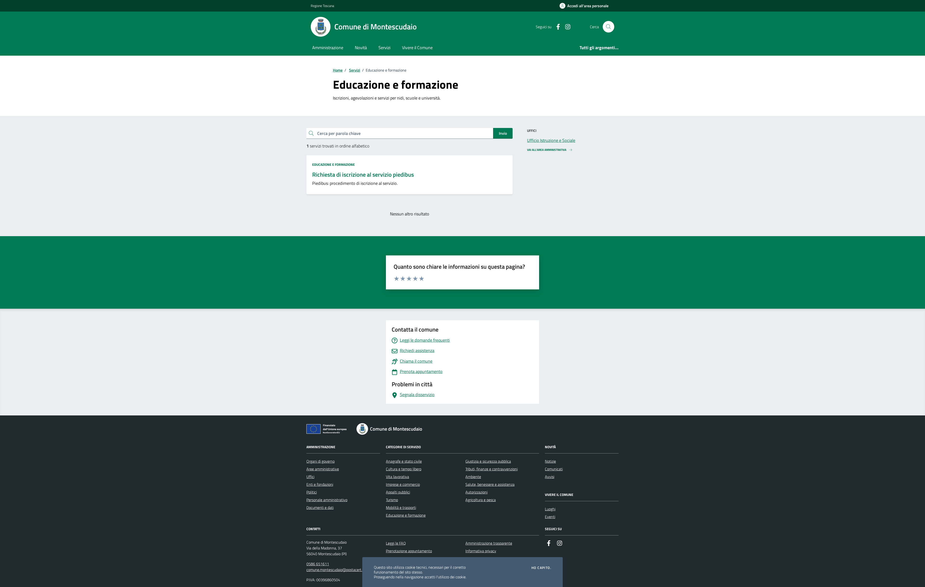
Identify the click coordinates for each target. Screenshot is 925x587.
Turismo (392, 500)
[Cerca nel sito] (608, 27)
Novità (361, 47)
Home (338, 70)
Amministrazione (327, 47)
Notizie (550, 461)
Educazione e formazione (333, 164)
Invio (503, 133)
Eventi (550, 517)
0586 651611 (317, 564)
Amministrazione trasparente (488, 543)
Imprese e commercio (403, 484)
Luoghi (550, 509)
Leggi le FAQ (396, 543)
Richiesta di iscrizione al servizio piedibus (363, 174)
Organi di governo (320, 461)
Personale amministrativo (326, 500)
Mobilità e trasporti (401, 507)
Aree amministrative (322, 469)
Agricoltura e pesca (480, 500)
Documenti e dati (320, 507)
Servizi (384, 47)
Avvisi (549, 477)
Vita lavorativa (397, 477)
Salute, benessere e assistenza (490, 484)
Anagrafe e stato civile (404, 461)
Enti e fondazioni (319, 484)
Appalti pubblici (398, 492)
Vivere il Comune (417, 47)
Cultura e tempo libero (403, 469)
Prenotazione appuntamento (409, 551)
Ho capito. (541, 567)
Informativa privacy (480, 551)
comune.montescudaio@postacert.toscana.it (342, 570)
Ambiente (473, 477)
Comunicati (554, 469)
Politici (311, 492)
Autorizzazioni (476, 492)
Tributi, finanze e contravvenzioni (491, 469)
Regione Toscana (322, 5)
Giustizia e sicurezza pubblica (488, 461)
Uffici (310, 477)
